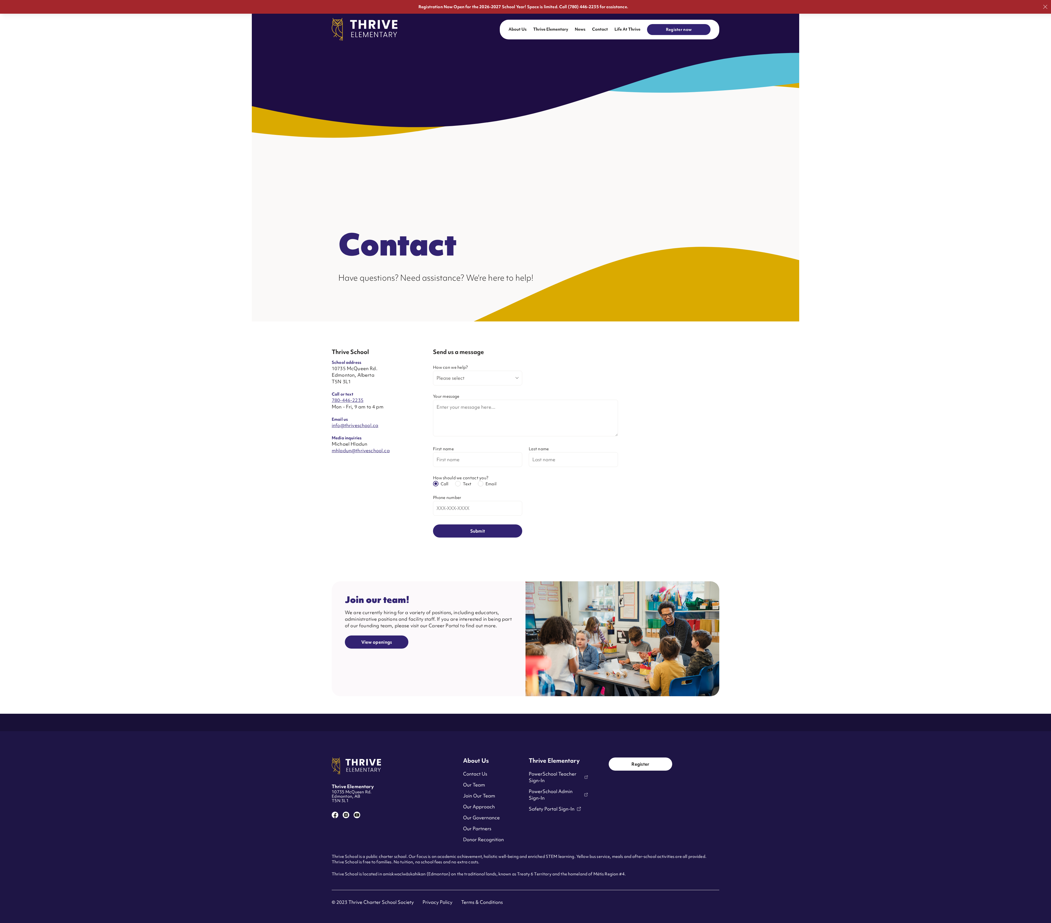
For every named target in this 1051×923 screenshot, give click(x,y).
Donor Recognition (483, 839)
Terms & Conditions (482, 902)
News (580, 29)
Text (467, 484)
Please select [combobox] (450, 378)
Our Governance (481, 817)
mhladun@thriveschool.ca (361, 450)
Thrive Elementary (550, 29)
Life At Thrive (627, 29)
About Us (518, 29)
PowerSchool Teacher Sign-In (552, 777)
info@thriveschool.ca (355, 425)
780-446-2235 (347, 400)
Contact (600, 29)
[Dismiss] (1045, 7)
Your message (446, 396)
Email (491, 484)
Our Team (474, 785)
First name (443, 449)
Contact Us (475, 774)
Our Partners (477, 828)
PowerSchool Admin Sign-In (551, 794)
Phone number (447, 497)
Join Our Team (479, 796)
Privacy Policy (437, 902)
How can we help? (450, 367)
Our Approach (479, 806)
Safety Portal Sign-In (551, 809)
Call (445, 484)
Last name (539, 449)
